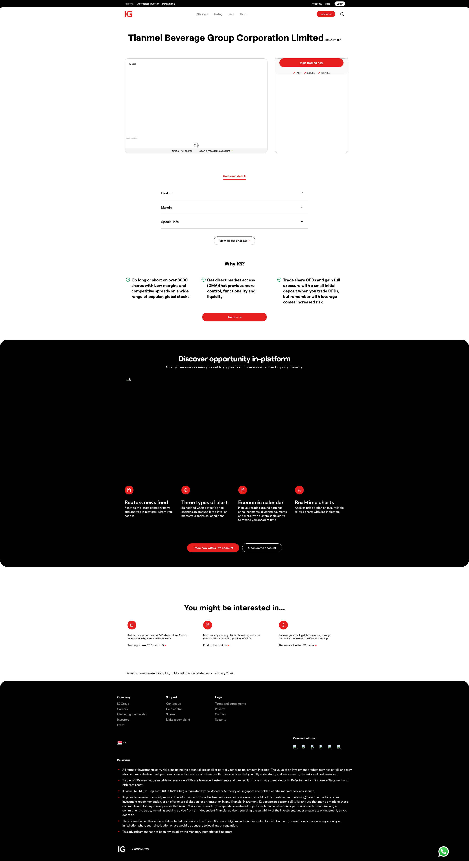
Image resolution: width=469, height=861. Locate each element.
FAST (298, 73)
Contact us (173, 703)
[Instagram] (330, 747)
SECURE (310, 73)
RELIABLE (325, 73)
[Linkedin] (295, 747)
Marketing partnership (132, 714)
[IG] (129, 14)
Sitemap (171, 714)
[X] (304, 747)
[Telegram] (339, 747)
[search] (341, 14)
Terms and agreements (230, 703)
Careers (122, 709)
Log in (340, 3)
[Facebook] (313, 747)
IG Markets (202, 14)
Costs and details (234, 176)
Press (120, 725)
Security (220, 719)
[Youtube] (322, 747)
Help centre (174, 709)
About (242, 14)
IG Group (123, 703)
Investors (123, 719)
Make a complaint (178, 719)
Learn (231, 14)
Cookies (220, 714)
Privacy (220, 709)
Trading (218, 14)
